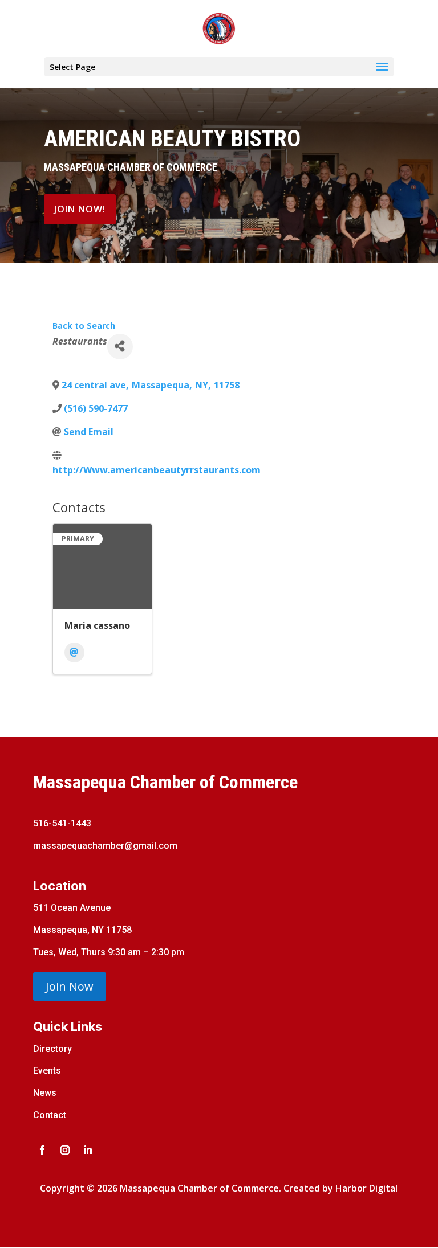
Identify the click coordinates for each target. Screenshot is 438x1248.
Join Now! (80, 209)
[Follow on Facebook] (42, 1150)
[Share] (120, 346)
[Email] (74, 652)
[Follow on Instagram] (65, 1150)
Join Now (70, 986)
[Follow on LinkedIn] (88, 1150)
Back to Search (83, 325)
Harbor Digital (366, 1188)
